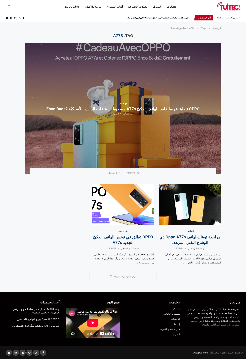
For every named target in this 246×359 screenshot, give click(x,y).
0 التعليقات (112, 173)
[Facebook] (23, 17)
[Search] (9, 6)
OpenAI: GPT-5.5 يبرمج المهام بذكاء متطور (38, 319)
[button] (191, 17)
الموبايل (157, 6)
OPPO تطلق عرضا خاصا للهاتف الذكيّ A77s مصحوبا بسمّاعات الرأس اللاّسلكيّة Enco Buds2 (123, 109)
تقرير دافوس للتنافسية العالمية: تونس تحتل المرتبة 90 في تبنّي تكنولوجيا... (157, 18)
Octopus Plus (200, 352)
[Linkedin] (11, 17)
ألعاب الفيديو (116, 6)
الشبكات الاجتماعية (138, 6)
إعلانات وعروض (72, 6)
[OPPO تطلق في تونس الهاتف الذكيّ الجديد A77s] (123, 204)
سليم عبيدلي (193, 248)
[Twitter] (19, 17)
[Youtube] (7, 17)
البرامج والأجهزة (93, 6)
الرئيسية (217, 28)
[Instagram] (15, 17)
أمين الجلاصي (119, 114)
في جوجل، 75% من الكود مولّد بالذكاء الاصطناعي (35, 325)
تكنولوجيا (171, 6)
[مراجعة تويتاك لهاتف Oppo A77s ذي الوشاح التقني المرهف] (190, 204)
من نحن (235, 302)
